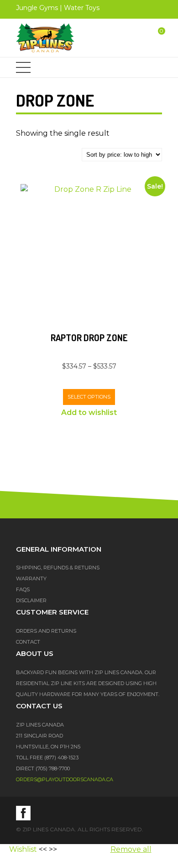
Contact (28, 642)
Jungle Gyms (37, 8)
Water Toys (81, 8)
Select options (89, 397)
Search (130, 37)
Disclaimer (31, 600)
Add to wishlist (89, 412)
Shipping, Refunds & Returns (57, 567)
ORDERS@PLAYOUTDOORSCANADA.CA (64, 779)
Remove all (131, 849)
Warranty (31, 578)
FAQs (23, 589)
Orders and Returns (46, 631)
